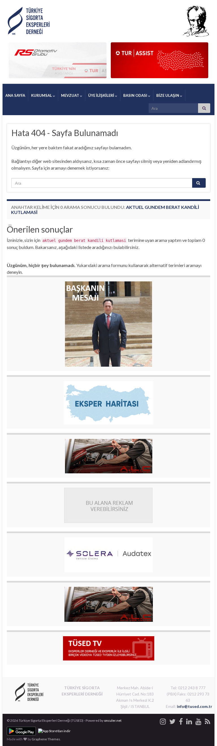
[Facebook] (181, 720)
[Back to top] (204, 733)
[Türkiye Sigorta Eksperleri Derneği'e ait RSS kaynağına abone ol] (207, 720)
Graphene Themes (46, 739)
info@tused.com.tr (194, 706)
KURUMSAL (42, 95)
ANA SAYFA (15, 95)
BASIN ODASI (135, 95)
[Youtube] (198, 720)
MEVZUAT (70, 95)
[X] (172, 720)
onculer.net (112, 720)
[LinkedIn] (189, 720)
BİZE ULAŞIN (168, 95)
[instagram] (163, 720)
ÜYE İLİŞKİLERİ (101, 95)
